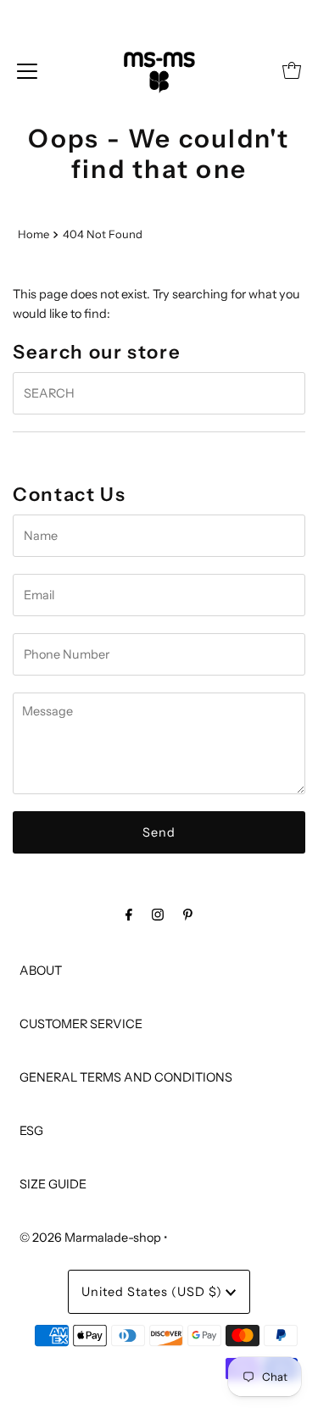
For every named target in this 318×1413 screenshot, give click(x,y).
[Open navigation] (27, 70)
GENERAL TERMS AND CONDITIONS (126, 1077)
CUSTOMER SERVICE (81, 1024)
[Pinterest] (187, 914)
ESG (31, 1130)
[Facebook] (129, 914)
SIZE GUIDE (53, 1184)
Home (33, 234)
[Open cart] (292, 70)
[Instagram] (158, 914)
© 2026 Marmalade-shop (90, 1237)
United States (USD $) (153, 1291)
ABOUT (41, 970)
